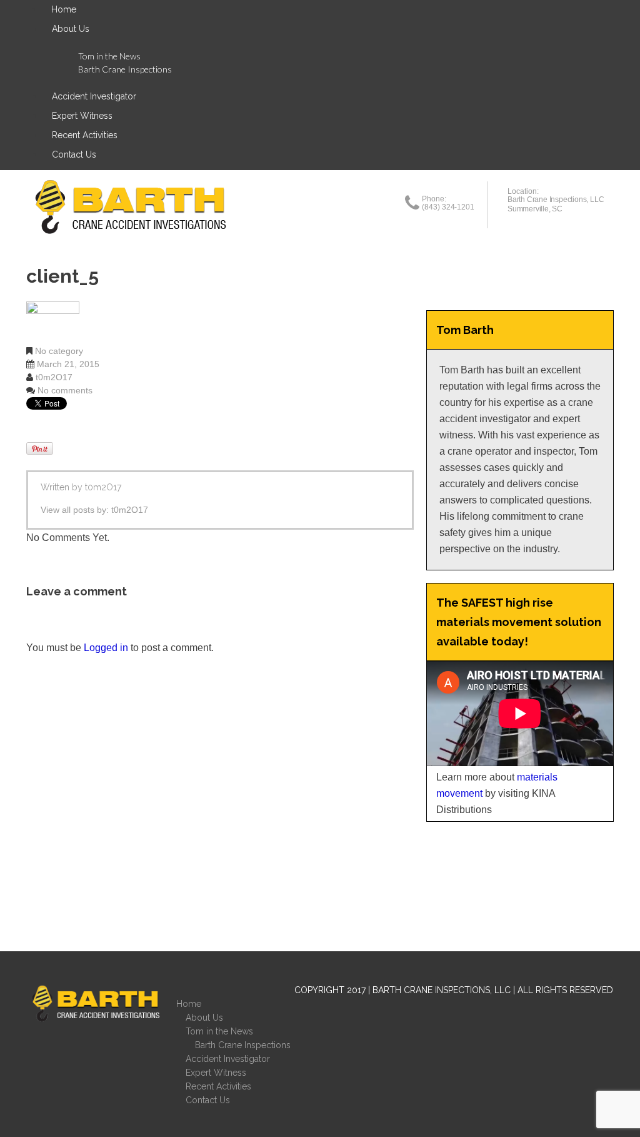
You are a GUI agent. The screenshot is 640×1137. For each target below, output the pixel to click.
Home (188, 1004)
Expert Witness (82, 116)
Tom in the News (109, 56)
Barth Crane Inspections (125, 69)
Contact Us (74, 154)
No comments (65, 390)
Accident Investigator (94, 96)
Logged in (106, 647)
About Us (70, 29)
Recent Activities (85, 135)
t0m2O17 (54, 377)
